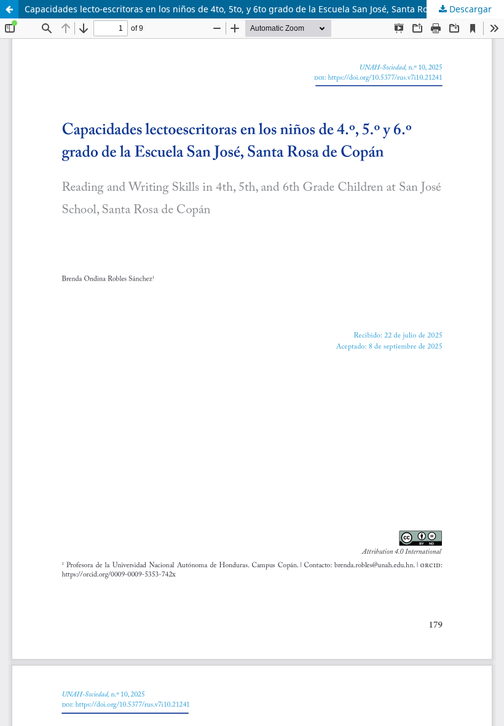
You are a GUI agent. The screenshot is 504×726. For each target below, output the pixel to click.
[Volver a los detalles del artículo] (9, 9)
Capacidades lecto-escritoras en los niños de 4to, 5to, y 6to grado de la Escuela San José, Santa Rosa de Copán (252, 9)
